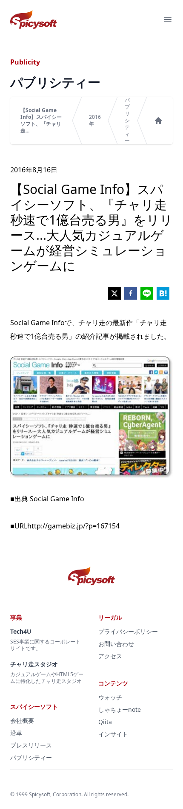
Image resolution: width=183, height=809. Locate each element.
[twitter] (114, 293)
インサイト (113, 734)
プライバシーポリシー (128, 631)
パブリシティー (127, 120)
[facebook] (130, 293)
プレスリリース (31, 745)
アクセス (110, 656)
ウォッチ (110, 697)
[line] (146, 293)
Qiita (105, 722)
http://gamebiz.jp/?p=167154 (73, 526)
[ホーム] (158, 120)
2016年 (95, 120)
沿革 (16, 733)
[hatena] (163, 293)
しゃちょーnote (119, 709)
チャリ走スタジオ (34, 664)
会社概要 (22, 720)
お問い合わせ (116, 644)
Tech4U (20, 631)
